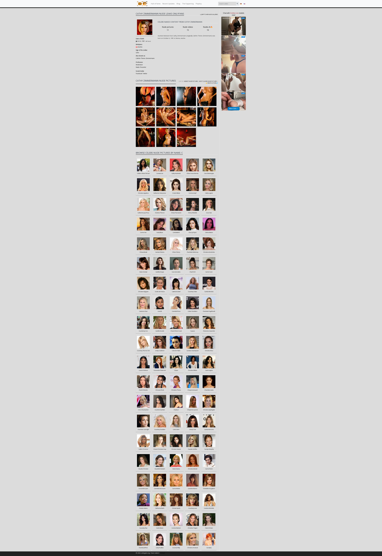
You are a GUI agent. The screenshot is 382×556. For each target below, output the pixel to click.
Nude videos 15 (188, 28)
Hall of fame (155, 3)
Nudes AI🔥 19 (208, 28)
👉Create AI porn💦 (212, 83)
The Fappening (188, 3)
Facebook (139, 73)
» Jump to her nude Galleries (209, 14)
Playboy (199, 3)
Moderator (139, 65)
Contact (162, 553)
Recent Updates (168, 3)
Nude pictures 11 (168, 28)
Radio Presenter (141, 67)
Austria (140, 47)
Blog (178, 3)
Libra (137, 52)
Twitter (144, 73)
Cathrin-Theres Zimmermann (145, 58)
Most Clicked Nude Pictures (208, 81)
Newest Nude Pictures (191, 81)
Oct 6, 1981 (141, 41)
